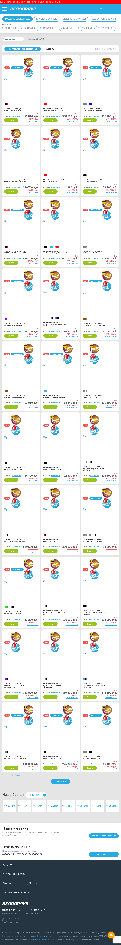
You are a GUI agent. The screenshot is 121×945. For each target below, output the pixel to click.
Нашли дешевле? (32, 121)
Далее (17, 775)
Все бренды (34, 795)
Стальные (87, 28)
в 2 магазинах (16, 187)
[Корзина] (116, 9)
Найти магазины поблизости (104, 836)
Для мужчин (30, 28)
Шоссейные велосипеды (17, 19)
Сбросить (50, 49)
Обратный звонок (104, 854)
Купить (11, 120)
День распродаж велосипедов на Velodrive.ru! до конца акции (30, 2)
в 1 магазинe (55, 116)
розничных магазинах (40, 940)
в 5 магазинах (55, 187)
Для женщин (11, 28)
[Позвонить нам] (108, 9)
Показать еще (60, 781)
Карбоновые (49, 28)
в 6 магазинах (94, 187)
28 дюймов (103, 28)
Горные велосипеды (47, 19)
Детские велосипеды (74, 19)
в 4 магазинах (16, 116)
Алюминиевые (68, 28)
